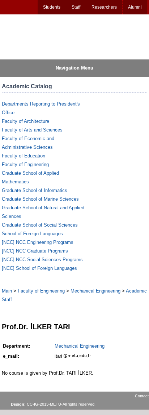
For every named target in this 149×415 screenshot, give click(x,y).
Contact (142, 396)
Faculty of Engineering (25, 164)
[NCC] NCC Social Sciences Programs (42, 259)
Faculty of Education (23, 156)
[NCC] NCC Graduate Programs (35, 251)
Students (51, 7)
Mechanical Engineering (95, 291)
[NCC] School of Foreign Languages (39, 268)
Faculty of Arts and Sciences (32, 130)
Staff (76, 7)
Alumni (135, 7)
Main (7, 291)
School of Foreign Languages (32, 233)
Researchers (104, 7)
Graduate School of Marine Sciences (40, 199)
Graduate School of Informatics (34, 190)
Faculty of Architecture (25, 121)
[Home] (36, 36)
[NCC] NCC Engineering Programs (37, 242)
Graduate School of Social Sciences (40, 225)
